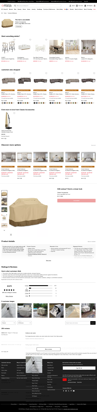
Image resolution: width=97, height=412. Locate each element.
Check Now (79, 382)
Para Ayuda (3, 372)
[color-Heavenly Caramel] (7, 103)
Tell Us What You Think (36, 393)
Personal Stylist (35, 380)
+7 (29, 102)
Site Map (49, 384)
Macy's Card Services (21, 375)
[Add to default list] (14, 40)
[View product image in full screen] (11, 235)
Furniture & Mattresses (12, 13)
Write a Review (9, 296)
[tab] (4, 194)
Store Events (34, 385)
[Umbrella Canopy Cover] (8, 120)
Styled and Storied (51, 389)
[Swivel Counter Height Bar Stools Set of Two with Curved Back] (8, 47)
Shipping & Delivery (5, 378)
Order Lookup (4, 370)
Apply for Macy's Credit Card (22, 365)
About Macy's (50, 365)
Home (5, 13)
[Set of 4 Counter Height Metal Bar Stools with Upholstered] (72, 47)
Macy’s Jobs (49, 379)
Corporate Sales (50, 367)
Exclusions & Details (72, 382)
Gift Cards (19, 370)
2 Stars (26, 293)
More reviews (48, 349)
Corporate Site (50, 370)
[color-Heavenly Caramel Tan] (23, 103)
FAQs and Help (4, 365)
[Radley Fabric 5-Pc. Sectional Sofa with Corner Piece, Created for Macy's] (24, 80)
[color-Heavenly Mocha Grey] (18, 103)
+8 (13, 102)
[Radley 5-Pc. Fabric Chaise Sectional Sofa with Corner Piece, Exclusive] (88, 80)
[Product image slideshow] (28, 212)
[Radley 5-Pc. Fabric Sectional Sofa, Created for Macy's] (72, 80)
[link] (8, 59)
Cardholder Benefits (21, 367)
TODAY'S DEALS (11, 1)
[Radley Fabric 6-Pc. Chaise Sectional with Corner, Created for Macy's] (40, 80)
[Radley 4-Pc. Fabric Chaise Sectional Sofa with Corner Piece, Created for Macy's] (56, 80)
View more (48, 260)
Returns (2, 375)
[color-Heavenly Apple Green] (25, 103)
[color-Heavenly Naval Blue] (21, 103)
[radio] (2, 103)
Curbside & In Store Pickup (37, 365)
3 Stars (26, 290)
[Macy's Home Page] (6, 5)
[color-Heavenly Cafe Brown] (27, 103)
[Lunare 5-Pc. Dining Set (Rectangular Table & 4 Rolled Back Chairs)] (88, 47)
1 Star (26, 295)
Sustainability (50, 387)
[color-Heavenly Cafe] (11, 103)
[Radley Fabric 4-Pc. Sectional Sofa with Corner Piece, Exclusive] (8, 80)
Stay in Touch (34, 383)
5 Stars (26, 285)
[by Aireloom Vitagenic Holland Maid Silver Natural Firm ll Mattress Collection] (8, 157)
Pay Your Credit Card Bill (22, 378)
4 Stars (26, 288)
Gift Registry (34, 396)
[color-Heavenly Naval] (5, 103)
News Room (49, 382)
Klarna (2, 367)
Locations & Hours (35, 367)
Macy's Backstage (35, 372)
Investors (49, 372)
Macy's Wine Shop (36, 378)
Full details (18, 26)
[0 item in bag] (95, 5)
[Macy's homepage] (2, 13)
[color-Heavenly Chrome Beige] (2, 103)
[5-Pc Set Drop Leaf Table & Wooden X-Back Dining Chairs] (40, 47)
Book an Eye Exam (36, 390)
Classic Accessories (20, 22)
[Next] (94, 47)
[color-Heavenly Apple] (9, 103)
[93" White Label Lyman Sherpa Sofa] (24, 47)
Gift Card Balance (20, 372)
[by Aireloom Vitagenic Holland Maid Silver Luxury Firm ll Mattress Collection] (40, 157)
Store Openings (35, 388)
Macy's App (34, 370)
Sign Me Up (79, 368)
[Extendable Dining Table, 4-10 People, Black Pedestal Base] (56, 47)
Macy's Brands (35, 375)
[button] (24, 212)
